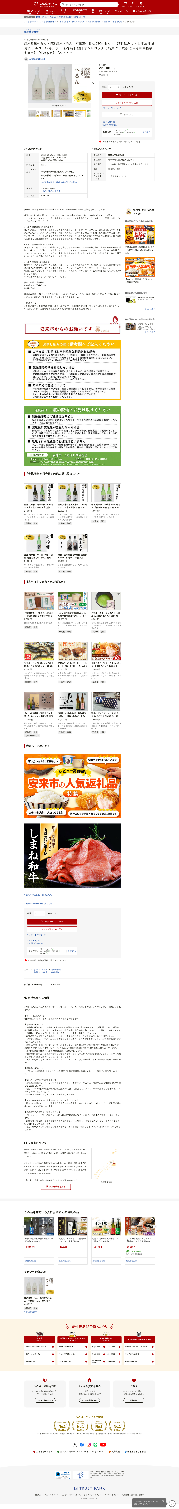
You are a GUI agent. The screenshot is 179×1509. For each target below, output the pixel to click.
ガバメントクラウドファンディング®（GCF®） (82, 1452)
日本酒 (44, 970)
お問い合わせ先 (110, 125)
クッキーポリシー (111, 1495)
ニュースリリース (51, 1495)
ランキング (65, 11)
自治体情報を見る (57, 1187)
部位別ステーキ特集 (96, 1361)
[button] (51, 485)
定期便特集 (111, 1361)
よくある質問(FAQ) (89, 1400)
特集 (93, 11)
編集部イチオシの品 (66, 1347)
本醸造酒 (55, 972)
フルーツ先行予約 (65, 1361)
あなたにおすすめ (80, 11)
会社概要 (37, 1495)
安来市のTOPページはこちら (39, 904)
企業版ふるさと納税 (136, 1452)
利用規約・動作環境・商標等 (133, 1495)
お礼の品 (33, 12)
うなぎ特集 (96, 1347)
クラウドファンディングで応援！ (137, 1347)
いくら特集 (111, 1347)
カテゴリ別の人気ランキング (35, 1347)
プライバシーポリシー (93, 1495)
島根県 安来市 (31, 1312)
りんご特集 (96, 1354)
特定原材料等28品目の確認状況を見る (59, 182)
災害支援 (116, 1452)
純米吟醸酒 (56, 970)
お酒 (36, 970)
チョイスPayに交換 (132, 1354)
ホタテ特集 (111, 1354)
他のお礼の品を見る (51, 191)
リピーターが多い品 (32, 1354)
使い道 (104, 12)
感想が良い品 (30, 1361)
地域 (51, 12)
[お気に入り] (172, 1503)
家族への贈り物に (131, 1361)
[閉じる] (163, 1501)
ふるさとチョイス (44, 1452)
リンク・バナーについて (71, 1495)
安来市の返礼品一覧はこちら (39, 895)
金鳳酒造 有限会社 (37, 59)
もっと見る (149, 309)
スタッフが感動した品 (67, 1354)
